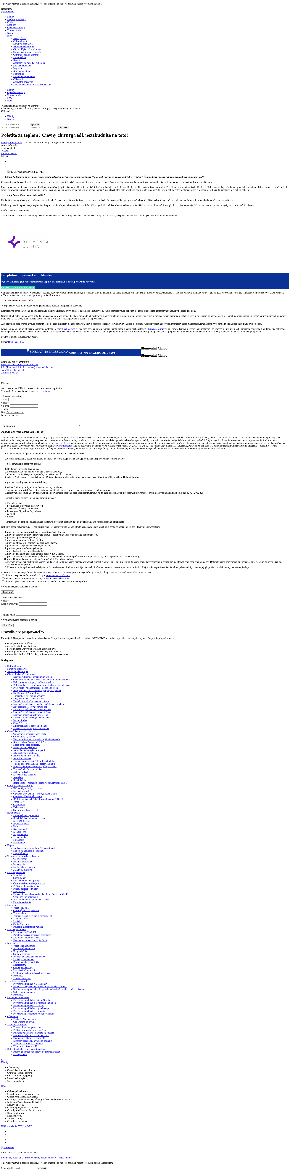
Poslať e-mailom (9, 153)
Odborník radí (20, 41)
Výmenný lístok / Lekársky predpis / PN (32, 916)
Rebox (16, 826)
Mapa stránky (65, 1157)
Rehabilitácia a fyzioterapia (26, 815)
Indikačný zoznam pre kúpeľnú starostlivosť (34, 848)
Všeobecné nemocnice (24, 945)
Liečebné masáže (21, 821)
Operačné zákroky (16, 27)
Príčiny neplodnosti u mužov (27, 886)
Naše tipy (11, 25)
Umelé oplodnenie (22, 65)
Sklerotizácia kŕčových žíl (25, 810)
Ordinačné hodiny (22, 924)
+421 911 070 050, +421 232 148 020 (19, 364)
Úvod (4, 142)
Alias (4, 399)
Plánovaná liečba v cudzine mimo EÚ (31, 1035)
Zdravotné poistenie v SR (25, 1046)
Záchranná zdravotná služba (26, 937)
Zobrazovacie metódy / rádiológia (29, 63)
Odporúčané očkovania (24, 1022)
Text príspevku (8, 426)
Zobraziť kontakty (10, 372)
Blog (9, 35)
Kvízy (10, 33)
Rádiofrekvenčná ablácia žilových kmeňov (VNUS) (38, 799)
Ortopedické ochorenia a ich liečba (29, 734)
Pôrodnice (18, 975)
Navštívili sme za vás (23, 44)
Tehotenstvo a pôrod (17, 981)
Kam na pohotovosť (22, 71)
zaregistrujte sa (43, 391)
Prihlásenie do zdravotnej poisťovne (30, 1030)
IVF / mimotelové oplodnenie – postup (31, 899)
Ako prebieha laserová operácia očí (30, 706)
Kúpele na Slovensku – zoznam (28, 850)
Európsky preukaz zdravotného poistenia (32, 1041)
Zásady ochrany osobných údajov (41, 1157)
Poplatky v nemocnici (23, 959)
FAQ (9, 98)
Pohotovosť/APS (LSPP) (25, 932)
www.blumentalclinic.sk (12, 370)
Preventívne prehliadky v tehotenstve (30, 984)
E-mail (5, 406)
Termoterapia (19, 837)
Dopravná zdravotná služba (26, 962)
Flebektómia (19, 807)
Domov (10, 16)
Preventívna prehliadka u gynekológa (31, 1008)
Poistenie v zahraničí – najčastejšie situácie (33, 1032)
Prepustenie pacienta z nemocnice (29, 956)
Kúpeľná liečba (20, 853)
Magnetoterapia (20, 834)
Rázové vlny (19, 842)
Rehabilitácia (19, 57)
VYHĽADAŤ (25, 1126)
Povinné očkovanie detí (24, 1019)
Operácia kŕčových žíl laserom (27, 796)
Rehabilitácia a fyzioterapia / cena (29, 818)
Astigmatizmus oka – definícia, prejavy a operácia (37, 690)
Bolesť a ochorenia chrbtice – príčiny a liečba (34, 766)
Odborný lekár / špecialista (26, 910)
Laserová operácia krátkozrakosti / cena (32, 709)
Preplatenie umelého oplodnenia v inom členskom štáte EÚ (41, 894)
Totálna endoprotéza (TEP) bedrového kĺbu (34, 764)
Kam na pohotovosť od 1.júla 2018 (30, 940)
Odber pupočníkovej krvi (25, 992)
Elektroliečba (19, 831)
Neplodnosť (19, 891)
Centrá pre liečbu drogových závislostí (31, 973)
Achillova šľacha (21, 772)
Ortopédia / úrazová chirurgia (27, 52)
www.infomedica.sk (65, 445)
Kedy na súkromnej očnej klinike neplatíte (33, 677)
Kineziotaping (20, 829)
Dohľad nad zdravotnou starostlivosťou (32, 84)
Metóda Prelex (20, 720)
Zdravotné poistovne (23, 82)
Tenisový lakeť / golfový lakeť (27, 769)
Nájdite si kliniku (9, 1126)
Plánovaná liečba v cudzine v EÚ (29, 1038)
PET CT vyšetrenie (22, 861)
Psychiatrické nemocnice (25, 970)
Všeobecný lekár (21, 907)
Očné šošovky (20, 723)
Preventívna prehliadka (24, 76)
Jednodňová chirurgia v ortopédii (29, 750)
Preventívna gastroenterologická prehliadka (33, 1013)
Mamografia (19, 864)
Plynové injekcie (21, 823)
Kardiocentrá (19, 965)
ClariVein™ (19, 804)
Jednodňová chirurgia (23, 46)
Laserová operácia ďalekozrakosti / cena (32, 712)
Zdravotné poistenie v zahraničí (28, 1043)
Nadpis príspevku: (10, 415)
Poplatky (17, 921)
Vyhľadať (64, 127)
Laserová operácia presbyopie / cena (30, 715)
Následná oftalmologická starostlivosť (31, 728)
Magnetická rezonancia (24, 867)
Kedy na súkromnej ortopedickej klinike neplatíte (36, 739)
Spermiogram (19, 878)
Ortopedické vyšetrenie (24, 736)
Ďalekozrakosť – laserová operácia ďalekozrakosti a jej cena (42, 685)
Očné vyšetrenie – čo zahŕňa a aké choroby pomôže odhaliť (41, 679)
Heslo (5, 402)
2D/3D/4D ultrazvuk (23, 869)
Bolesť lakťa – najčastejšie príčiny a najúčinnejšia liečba (40, 783)
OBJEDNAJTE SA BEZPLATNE (18, 287)
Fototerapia (18, 840)
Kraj (3, 412)
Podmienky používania (12, 1157)
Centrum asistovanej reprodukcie (29, 883)
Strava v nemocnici (22, 954)
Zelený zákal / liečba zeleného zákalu (31, 701)
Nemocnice (18, 73)
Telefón (4, 409)
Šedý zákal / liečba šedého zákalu (29, 698)
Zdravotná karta (20, 918)
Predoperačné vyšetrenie (25, 747)
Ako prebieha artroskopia (25, 753)
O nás (10, 22)
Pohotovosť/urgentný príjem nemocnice (32, 935)
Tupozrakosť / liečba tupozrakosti (29, 696)
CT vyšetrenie (20, 859)
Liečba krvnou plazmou (24, 774)
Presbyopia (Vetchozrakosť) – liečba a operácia (35, 687)
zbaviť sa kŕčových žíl (67, 329)
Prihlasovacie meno (11, 597)
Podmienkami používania (58, 575)
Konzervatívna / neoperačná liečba (29, 742)
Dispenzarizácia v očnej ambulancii (30, 725)
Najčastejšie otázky (16, 19)
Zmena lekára (19, 913)
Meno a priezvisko (11, 396)
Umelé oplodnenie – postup (26, 880)
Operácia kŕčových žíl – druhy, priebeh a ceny (35, 793)
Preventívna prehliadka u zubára (28, 1005)
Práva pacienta (20, 1054)
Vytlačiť (5, 150)
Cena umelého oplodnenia (25, 897)
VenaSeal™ (19, 802)
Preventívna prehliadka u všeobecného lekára (34, 1003)
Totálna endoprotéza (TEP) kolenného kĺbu (34, 761)
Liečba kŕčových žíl (22, 791)
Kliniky (10, 116)
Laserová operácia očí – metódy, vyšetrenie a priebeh (38, 704)
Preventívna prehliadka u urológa (29, 1011)
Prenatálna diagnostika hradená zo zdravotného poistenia (40, 986)
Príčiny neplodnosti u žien (25, 888)
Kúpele (16, 60)
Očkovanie (18, 79)
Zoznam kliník (14, 30)
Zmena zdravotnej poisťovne (27, 1027)
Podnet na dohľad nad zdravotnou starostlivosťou (36, 1051)
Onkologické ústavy (22, 967)
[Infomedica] (7, 11)
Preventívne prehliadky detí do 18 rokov (32, 1000)
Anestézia (18, 777)
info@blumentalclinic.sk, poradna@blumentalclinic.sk (27, 367)
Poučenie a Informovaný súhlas (28, 926)
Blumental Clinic (16, 342)
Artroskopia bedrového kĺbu (26, 755)
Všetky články (20, 38)
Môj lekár (18, 68)
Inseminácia (19, 875)
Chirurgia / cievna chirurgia (26, 54)
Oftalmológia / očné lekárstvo (27, 49)
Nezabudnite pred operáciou (26, 744)
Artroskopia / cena (22, 758)
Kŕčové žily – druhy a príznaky (28, 788)
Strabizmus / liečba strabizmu (27, 693)
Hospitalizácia (20, 951)
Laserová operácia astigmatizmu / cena (31, 717)
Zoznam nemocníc (22, 978)
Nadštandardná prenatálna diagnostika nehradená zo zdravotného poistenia (48, 989)
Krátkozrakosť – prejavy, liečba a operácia (33, 682)
